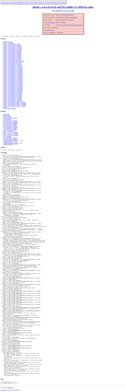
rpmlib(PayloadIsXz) (8, 144)
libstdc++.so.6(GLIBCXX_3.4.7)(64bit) (13, 98)
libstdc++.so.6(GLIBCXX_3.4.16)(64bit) (13, 74)
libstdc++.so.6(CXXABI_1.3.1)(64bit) (12, 45)
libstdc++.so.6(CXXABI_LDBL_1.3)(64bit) (14, 61)
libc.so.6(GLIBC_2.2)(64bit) (10, 124)
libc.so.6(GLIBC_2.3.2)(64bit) (11, 127)
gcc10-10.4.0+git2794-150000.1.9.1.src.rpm (72, 25)
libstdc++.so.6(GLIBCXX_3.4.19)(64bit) (13, 78)
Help (59, 2)
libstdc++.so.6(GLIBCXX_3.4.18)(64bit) (13, 77)
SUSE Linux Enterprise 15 (68, 14)
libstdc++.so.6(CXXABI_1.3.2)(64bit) (12, 50)
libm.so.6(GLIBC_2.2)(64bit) (10, 137)
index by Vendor (29, 2)
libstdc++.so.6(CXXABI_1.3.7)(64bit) (12, 57)
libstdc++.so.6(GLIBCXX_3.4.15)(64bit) (13, 73)
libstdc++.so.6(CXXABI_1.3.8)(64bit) (12, 58)
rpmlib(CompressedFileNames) (11, 140)
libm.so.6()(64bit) (8, 136)
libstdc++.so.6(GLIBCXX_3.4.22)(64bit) (13, 83)
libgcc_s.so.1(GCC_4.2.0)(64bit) (11, 135)
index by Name (48, 2)
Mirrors (55, 2)
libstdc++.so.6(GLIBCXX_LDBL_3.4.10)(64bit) (15, 103)
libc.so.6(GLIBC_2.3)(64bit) (10, 126)
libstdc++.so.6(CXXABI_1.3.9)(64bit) (12, 60)
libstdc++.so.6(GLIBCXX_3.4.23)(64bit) (13, 85)
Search (63, 2)
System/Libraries (51, 22)
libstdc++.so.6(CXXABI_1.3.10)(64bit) (13, 46)
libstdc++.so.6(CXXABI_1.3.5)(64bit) (12, 54)
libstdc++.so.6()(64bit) (9, 42)
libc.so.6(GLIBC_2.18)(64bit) (10, 123)
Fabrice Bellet (4, 390)
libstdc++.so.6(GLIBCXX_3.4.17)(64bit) (13, 75)
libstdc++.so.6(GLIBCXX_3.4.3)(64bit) (13, 92)
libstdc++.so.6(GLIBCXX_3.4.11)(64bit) (13, 67)
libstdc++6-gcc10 (8, 41)
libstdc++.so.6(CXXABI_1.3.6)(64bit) (12, 56)
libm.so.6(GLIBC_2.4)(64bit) (10, 139)
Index (3, 2)
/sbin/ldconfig (7, 114)
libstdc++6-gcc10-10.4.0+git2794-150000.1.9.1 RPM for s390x (63, 7)
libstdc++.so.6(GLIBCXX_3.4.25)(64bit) (13, 87)
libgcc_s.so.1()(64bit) (8, 131)
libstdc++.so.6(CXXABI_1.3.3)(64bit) (12, 52)
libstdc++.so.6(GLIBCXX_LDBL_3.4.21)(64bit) (15, 104)
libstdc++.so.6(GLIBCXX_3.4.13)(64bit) (13, 70)
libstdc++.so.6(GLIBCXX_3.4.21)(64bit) (13, 82)
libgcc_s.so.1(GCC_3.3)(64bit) (11, 134)
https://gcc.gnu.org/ (49, 30)
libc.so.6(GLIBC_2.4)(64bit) (10, 128)
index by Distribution (19, 2)
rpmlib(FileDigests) (8, 141)
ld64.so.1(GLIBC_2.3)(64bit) (10, 118)
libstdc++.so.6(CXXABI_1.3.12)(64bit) (13, 49)
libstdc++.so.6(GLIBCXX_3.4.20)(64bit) (13, 81)
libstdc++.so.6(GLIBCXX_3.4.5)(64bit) (13, 95)
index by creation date (39, 2)
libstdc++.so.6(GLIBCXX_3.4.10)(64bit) (13, 66)
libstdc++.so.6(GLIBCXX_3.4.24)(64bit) (13, 86)
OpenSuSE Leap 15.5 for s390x (64, 11)
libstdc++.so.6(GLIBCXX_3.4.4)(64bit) (13, 94)
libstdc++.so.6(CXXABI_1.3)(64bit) (12, 44)
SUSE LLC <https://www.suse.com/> (68, 17)
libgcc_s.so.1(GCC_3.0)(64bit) (11, 132)
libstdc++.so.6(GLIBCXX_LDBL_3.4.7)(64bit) (15, 106)
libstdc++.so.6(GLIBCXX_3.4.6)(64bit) (13, 96)
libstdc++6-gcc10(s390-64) (10, 108)
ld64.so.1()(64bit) (8, 116)
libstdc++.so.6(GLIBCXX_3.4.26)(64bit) (13, 88)
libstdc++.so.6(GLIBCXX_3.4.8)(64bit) (13, 99)
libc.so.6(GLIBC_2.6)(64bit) (10, 130)
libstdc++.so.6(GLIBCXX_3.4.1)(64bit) (13, 65)
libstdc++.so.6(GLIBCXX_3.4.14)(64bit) (13, 71)
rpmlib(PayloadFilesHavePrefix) (11, 143)
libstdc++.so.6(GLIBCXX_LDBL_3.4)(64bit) (14, 102)
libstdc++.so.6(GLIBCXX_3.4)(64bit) (12, 64)
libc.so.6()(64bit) (7, 119)
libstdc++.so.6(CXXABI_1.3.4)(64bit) (12, 53)
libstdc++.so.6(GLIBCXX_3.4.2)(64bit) (13, 79)
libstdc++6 (6, 107)
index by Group (9, 2)
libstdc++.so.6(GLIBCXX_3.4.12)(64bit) (13, 69)
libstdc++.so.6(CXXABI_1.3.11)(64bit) (13, 48)
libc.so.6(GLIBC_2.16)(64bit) (10, 120)
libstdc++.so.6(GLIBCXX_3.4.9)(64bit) (13, 100)
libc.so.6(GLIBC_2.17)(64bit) (10, 122)
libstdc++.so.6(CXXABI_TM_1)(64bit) (13, 62)
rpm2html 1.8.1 (10, 387)
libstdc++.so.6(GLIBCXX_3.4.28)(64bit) (13, 91)
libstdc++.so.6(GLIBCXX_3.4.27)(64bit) (13, 90)
